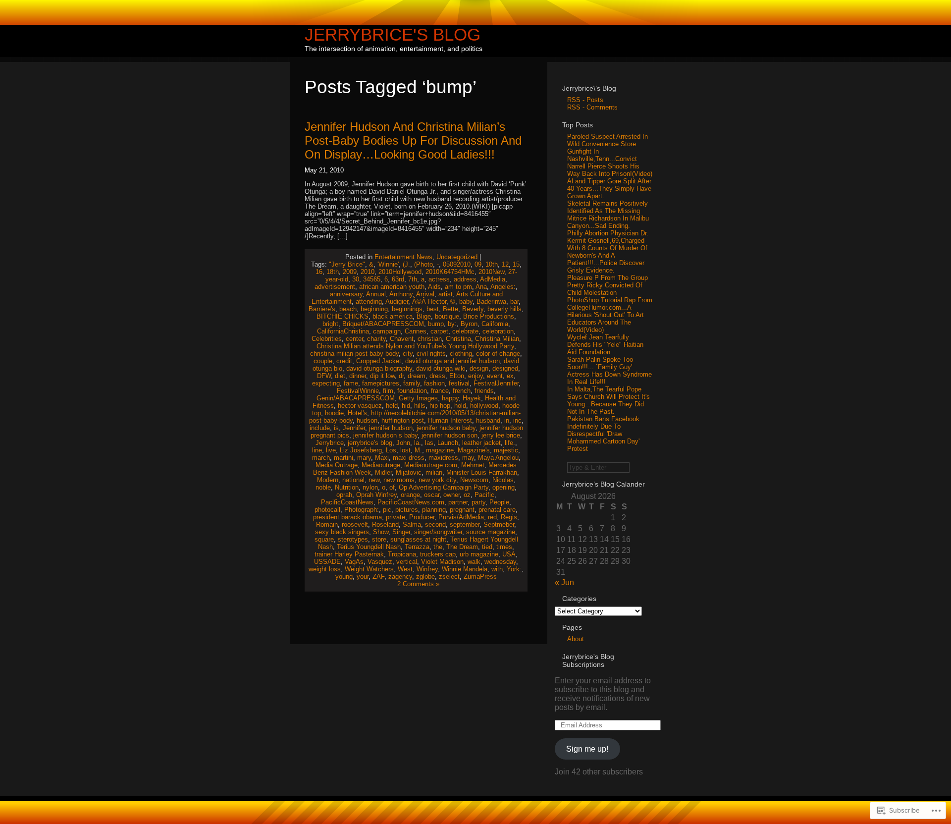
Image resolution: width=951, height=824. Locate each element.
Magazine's (474, 450)
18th (332, 271)
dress (437, 376)
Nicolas (503, 480)
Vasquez (380, 561)
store (379, 539)
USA (509, 554)
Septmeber (498, 524)
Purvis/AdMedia (461, 517)
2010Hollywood (400, 271)
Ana (481, 286)
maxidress (443, 457)
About (575, 639)
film (388, 390)
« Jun (564, 582)
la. (417, 442)
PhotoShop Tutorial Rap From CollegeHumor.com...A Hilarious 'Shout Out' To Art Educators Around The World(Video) (609, 314)
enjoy (475, 376)
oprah (344, 494)
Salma (412, 524)
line (317, 450)
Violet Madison (442, 561)
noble (323, 487)
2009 (350, 271)
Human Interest (450, 420)
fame (351, 383)
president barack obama (347, 517)
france (440, 390)
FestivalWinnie (358, 390)
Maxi (382, 457)
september (464, 524)
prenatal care (497, 509)
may (468, 457)
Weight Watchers (369, 569)
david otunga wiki (441, 368)
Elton (456, 376)
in (506, 420)
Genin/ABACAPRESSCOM (356, 398)
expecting (326, 383)
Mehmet (472, 465)
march (321, 457)
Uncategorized (456, 257)
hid (406, 405)
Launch (447, 442)
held (392, 405)
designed (505, 368)
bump (436, 324)
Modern (327, 480)
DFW (324, 376)
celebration (498, 331)
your (363, 576)
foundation (412, 390)
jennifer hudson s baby (385, 435)
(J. (406, 264)
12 (505, 264)
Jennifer (354, 428)
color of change (498, 353)
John (403, 442)
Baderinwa (491, 301)
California (494, 324)
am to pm (458, 286)
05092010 (457, 264)
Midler (383, 472)
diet (340, 376)
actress (439, 279)
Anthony (401, 294)
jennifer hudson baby (446, 428)
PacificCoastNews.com (410, 502)
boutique (447, 316)
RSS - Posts (585, 100)
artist (445, 294)
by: (452, 324)
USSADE (327, 561)
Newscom (474, 480)
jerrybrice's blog (370, 442)
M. (418, 450)
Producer (421, 517)
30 (355, 279)
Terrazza (417, 546)
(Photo (423, 264)
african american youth (391, 286)
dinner (357, 376)
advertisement (335, 286)
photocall (327, 509)
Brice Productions (488, 316)
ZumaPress (480, 576)
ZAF (378, 576)
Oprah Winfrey (376, 494)
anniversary (346, 294)
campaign (387, 331)
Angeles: (503, 286)
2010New (491, 271)
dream (416, 376)
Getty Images (418, 398)
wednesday (500, 561)
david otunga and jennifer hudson (452, 361)
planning (434, 509)
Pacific (484, 494)
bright (330, 324)
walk (474, 561)
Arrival (425, 294)
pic (387, 509)
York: (514, 569)
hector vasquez (360, 405)
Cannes (415, 331)
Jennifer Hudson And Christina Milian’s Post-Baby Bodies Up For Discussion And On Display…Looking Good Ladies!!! (413, 140)
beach (348, 309)
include (320, 428)
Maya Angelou (498, 457)
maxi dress (408, 457)
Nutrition (347, 487)
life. (510, 442)
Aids (434, 286)
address (465, 279)
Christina (458, 338)
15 (516, 264)
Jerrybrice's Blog (392, 34)
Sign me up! (587, 749)
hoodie (334, 413)
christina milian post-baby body (354, 353)
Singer (401, 532)
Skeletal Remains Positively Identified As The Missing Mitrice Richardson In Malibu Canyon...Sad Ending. (608, 214)
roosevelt (355, 524)
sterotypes (353, 539)
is (336, 428)
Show (380, 532)
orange (410, 494)
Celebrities (327, 338)
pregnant (462, 509)
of (392, 487)
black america (392, 316)
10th (491, 264)
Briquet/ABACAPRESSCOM (383, 324)
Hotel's (357, 413)
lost (405, 450)
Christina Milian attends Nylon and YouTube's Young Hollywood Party (415, 346)
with (497, 569)
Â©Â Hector (429, 301)
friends (484, 390)
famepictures (380, 383)
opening (503, 487)
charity (376, 338)
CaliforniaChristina (343, 331)
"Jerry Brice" (347, 264)
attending (369, 301)
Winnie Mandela (464, 569)
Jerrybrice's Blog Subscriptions (588, 660)
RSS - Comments (592, 107)
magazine (440, 450)
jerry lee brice (500, 435)
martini (343, 457)
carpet (439, 331)
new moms (399, 480)
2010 (367, 271)
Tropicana (402, 554)
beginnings (407, 309)
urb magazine (479, 554)
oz (467, 494)
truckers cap (438, 554)
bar (514, 301)
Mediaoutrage (381, 465)
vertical (406, 561)
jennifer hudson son (449, 435)
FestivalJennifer (496, 383)
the (437, 546)
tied (487, 546)
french (462, 390)
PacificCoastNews (347, 502)
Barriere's (322, 309)
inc (517, 420)
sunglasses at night (418, 539)
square (324, 539)
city (408, 353)
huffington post (402, 420)
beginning (374, 309)
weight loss (325, 569)
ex (510, 376)
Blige (424, 316)
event (495, 376)
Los (391, 450)
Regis (509, 517)
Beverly (472, 309)
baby (466, 301)
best (432, 309)
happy (450, 398)
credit (344, 361)
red (492, 517)
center (354, 338)
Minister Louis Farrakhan (481, 472)
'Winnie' (388, 264)
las (429, 442)
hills (419, 405)
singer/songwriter (438, 532)
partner (458, 502)
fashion (434, 383)
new (374, 480)
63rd (398, 279)
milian (433, 472)
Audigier (396, 301)
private (395, 517)
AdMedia (492, 279)
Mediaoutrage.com (430, 465)
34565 (371, 279)
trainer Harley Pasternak (349, 554)
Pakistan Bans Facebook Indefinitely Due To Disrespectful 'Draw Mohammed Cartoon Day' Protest (603, 433)
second (435, 524)
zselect (449, 576)
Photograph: (361, 509)
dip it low (382, 376)
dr (401, 376)
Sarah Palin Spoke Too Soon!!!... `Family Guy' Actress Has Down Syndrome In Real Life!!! (609, 370)
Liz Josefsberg (361, 450)
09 (478, 264)
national (353, 480)
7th (412, 279)
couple (323, 361)
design (479, 368)
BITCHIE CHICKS (343, 316)
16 (319, 271)
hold (460, 405)
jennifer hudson (391, 428)
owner (451, 494)
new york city (437, 480)
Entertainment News (403, 257)
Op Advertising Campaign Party (443, 487)
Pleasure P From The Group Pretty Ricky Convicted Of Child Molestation (607, 285)
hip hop (439, 405)
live (331, 450)
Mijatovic (409, 472)
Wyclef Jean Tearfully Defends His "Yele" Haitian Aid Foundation (605, 344)
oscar (431, 494)
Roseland (385, 524)
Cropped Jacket (378, 361)
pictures (406, 509)
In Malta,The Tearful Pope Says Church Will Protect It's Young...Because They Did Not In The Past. (608, 400)
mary (364, 457)
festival (459, 383)
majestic (506, 450)
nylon (370, 487)
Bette (450, 309)
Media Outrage (337, 465)
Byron (469, 324)
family (411, 383)
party (478, 502)
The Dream (462, 546)
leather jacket (481, 442)
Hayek (472, 398)
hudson (367, 420)
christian (430, 338)
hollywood (484, 405)
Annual (376, 294)
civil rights (431, 353)
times (504, 546)
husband (488, 420)
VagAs (354, 561)
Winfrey (427, 569)
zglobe (425, 576)
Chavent (402, 338)
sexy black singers (342, 532)
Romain (327, 524)
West (405, 569)
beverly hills (504, 309)
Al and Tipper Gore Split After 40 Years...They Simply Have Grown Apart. (609, 188)
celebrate (465, 331)
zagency (400, 576)
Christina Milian (497, 338)
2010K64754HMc (450, 271)
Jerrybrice (330, 442)
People (499, 502)
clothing (461, 353)
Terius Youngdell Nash (369, 546)
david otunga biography (379, 368)
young (344, 576)
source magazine (490, 532)
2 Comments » (418, 584)
